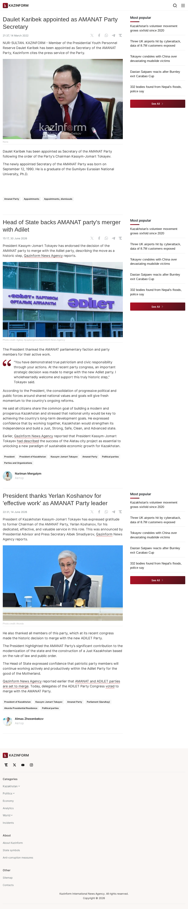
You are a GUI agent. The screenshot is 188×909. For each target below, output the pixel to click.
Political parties (110, 456)
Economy (8, 800)
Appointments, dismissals (58, 198)
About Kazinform (13, 842)
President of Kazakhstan (32, 456)
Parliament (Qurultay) (98, 701)
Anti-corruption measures (18, 857)
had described (28, 441)
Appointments (31, 198)
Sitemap (8, 877)
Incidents (8, 822)
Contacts (8, 885)
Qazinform (104, 534)
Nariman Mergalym (28, 473)
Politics (7, 793)
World (6, 815)
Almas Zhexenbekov (29, 718)
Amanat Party (11, 198)
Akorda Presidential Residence (20, 708)
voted (110, 686)
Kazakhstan (10, 786)
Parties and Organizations (18, 463)
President (9, 456)
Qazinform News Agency (43, 256)
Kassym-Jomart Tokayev (64, 456)
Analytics (8, 808)
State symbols (11, 850)
